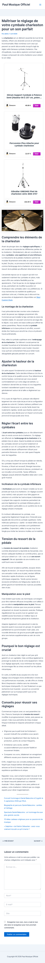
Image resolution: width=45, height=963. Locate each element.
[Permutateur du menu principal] (40, 4)
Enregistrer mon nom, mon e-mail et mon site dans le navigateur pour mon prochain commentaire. (21, 925)
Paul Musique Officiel (16, 4)
